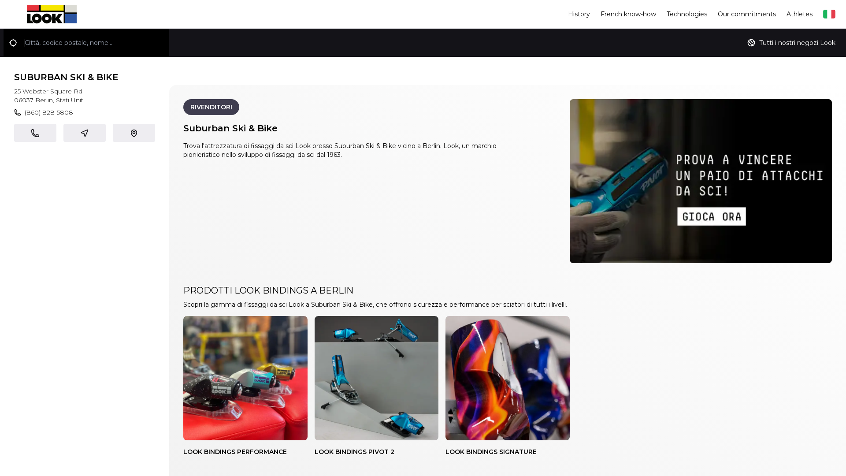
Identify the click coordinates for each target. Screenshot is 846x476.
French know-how (628, 14)
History (579, 14)
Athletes (800, 14)
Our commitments (747, 14)
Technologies (687, 14)
